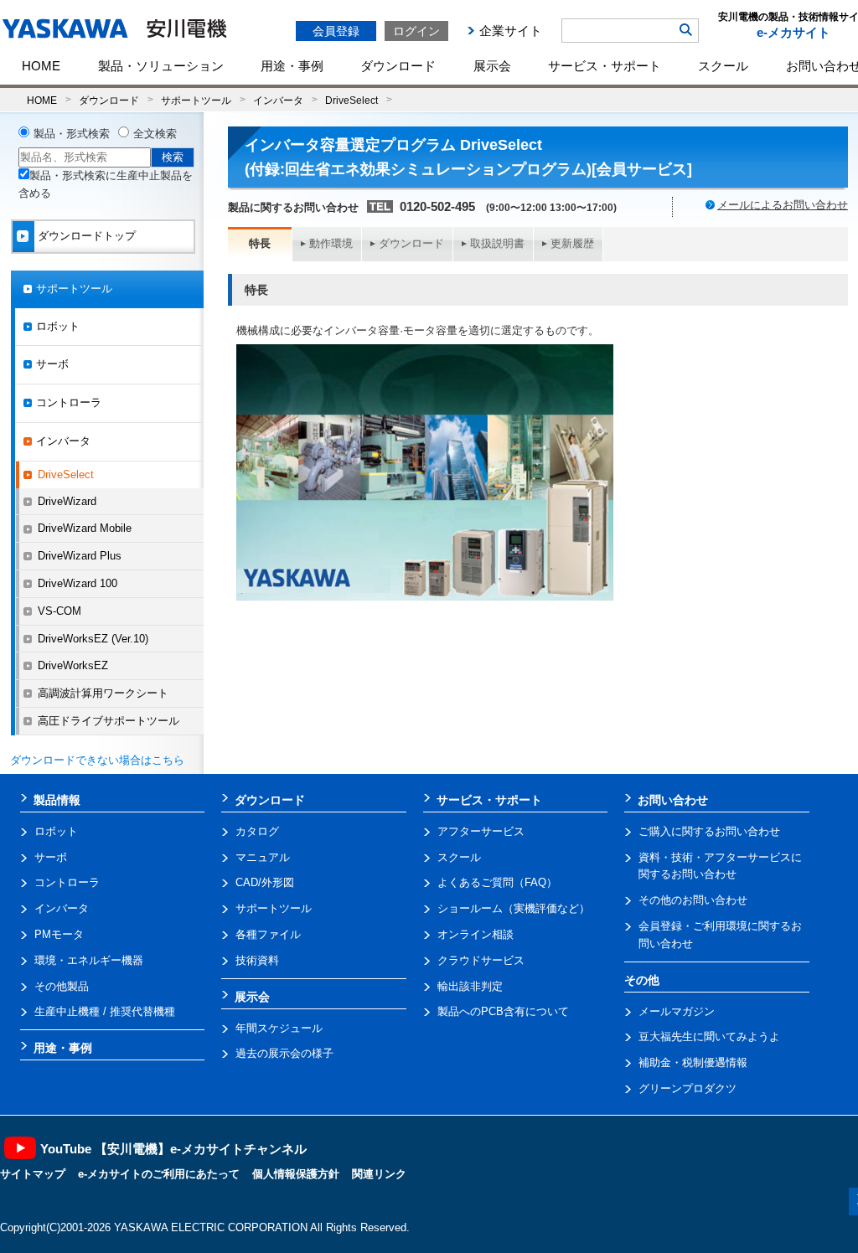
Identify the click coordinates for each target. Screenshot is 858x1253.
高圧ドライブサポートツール (108, 720)
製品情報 (57, 800)
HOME (41, 66)
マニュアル (262, 857)
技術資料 (257, 960)
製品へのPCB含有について (503, 1011)
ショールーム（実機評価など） (513, 908)
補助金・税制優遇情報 (692, 1062)
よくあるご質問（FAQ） (497, 882)
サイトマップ (32, 1174)
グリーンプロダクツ (687, 1088)
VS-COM (59, 611)
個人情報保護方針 (295, 1174)
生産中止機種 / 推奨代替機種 (104, 1011)
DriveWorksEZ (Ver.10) (93, 638)
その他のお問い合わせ (692, 900)
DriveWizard (67, 501)
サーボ (52, 364)
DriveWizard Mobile (85, 528)
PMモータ (59, 934)
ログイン (416, 31)
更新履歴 (572, 243)
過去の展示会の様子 (284, 1053)
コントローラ (68, 402)
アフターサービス (481, 831)
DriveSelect (351, 100)
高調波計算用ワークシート (103, 693)
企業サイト (510, 30)
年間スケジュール (279, 1028)
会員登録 (336, 31)
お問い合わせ (673, 800)
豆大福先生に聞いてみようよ (709, 1036)
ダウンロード (398, 66)
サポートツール (196, 100)
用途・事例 (292, 66)
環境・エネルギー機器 (88, 960)
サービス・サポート (604, 66)
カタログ (257, 831)
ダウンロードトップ (87, 235)
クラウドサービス (481, 960)
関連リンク (379, 1174)
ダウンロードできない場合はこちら (97, 760)
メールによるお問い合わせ (782, 205)
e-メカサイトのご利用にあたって (159, 1174)
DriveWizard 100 (77, 583)
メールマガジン (676, 1011)
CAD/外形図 (264, 882)
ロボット (58, 326)
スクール (723, 66)
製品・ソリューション (161, 66)
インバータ (278, 100)
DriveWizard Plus (79, 555)
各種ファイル (268, 934)
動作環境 (331, 243)
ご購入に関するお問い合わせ (709, 831)
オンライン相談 (475, 934)
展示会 (492, 66)
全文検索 (155, 133)
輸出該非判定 (470, 986)
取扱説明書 (497, 243)
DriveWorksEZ (73, 665)
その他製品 (61, 986)
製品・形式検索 (72, 133)
